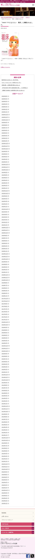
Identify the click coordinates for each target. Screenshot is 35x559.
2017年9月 (4, 303)
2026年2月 (4, 109)
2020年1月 (4, 251)
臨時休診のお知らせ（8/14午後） (10, 80)
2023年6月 (4, 177)
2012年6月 (4, 448)
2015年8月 (4, 356)
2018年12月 (5, 274)
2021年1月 (4, 225)
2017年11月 (5, 301)
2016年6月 (4, 332)
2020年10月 (5, 232)
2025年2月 (4, 141)
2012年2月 (4, 458)
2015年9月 (4, 353)
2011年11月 (5, 466)
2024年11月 (5, 146)
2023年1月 (4, 188)
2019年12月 (5, 253)
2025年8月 (4, 125)
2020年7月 (4, 238)
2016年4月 (4, 338)
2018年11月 (5, 277)
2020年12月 (5, 227)
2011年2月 (4, 487)
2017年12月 (5, 298)
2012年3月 (4, 456)
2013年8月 (4, 416)
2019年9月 (4, 261)
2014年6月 (4, 390)
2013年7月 (4, 419)
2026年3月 (4, 106)
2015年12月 (5, 345)
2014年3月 (4, 398)
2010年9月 (4, 493)
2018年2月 (4, 293)
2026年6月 (4, 98)
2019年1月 (4, 272)
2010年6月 (4, 495)
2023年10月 (5, 169)
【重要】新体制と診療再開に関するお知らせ (13, 90)
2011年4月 (4, 482)
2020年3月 (4, 248)
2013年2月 (4, 432)
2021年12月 (5, 209)
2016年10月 (5, 324)
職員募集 (4, 513)
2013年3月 (4, 429)
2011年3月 (4, 485)
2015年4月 (4, 364)
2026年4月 (4, 104)
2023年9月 (4, 172)
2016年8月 (4, 330)
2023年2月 (4, 185)
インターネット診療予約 (7, 532)
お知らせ (5, 11)
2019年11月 (5, 256)
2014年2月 (4, 401)
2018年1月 (4, 296)
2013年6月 (4, 422)
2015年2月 (4, 369)
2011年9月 (4, 472)
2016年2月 (4, 343)
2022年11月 (5, 190)
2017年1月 (4, 319)
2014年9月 (4, 382)
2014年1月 (4, 403)
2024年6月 (4, 154)
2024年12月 (5, 143)
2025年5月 (4, 133)
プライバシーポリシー (7, 519)
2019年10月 (5, 259)
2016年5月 (4, 335)
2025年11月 (5, 117)
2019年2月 (4, 269)
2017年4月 (4, 311)
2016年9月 (4, 327)
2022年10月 (5, 193)
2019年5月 (4, 267)
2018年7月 (4, 285)
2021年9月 (4, 211)
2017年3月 (4, 314)
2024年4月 (4, 159)
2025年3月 (4, 138)
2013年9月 (4, 414)
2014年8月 (4, 385)
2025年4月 (4, 135)
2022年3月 (4, 201)
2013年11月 (5, 408)
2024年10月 (5, 148)
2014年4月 (4, 395)
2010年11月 (5, 490)
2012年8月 (4, 443)
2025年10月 (5, 119)
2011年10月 (5, 469)
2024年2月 (4, 162)
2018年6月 (4, 288)
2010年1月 (4, 503)
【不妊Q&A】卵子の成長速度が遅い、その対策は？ (15, 87)
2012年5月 (4, 451)
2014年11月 (5, 377)
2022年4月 (4, 198)
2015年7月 (4, 359)
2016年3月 (4, 340)
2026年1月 (4, 112)
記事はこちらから (5, 67)
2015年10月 (5, 351)
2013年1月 (4, 435)
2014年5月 (4, 393)
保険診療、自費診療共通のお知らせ (11, 85)
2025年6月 (4, 130)
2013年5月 (4, 424)
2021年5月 (4, 217)
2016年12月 (5, 322)
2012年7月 (4, 445)
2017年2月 (4, 317)
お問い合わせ (5, 516)
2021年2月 (4, 222)
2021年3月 (4, 219)
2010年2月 (4, 500)
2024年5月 (4, 156)
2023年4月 (4, 180)
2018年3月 (4, 290)
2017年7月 (4, 309)
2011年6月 (4, 477)
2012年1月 (4, 461)
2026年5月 (4, 101)
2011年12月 (5, 464)
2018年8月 (4, 282)
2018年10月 (5, 280)
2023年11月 (5, 167)
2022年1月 (4, 206)
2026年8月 (4, 96)
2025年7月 (4, 127)
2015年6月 (4, 361)
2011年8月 (4, 474)
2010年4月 (4, 498)
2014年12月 (5, 374)
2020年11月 (5, 230)
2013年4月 (4, 427)
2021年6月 (4, 214)
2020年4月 (4, 246)
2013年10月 (5, 411)
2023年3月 (4, 183)
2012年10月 (5, 440)
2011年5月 (4, 479)
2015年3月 (4, 366)
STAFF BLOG (5, 524)
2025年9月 (4, 122)
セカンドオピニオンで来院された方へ (11, 82)
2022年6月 (4, 196)
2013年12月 (5, 406)
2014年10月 (5, 380)
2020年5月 (4, 243)
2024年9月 (4, 151)
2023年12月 (5, 164)
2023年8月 (4, 175)
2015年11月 (5, 348)
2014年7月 (4, 387)
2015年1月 (4, 372)
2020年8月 (4, 235)
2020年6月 (4, 240)
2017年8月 (4, 306)
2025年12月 (5, 114)
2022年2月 (4, 204)
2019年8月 (4, 264)
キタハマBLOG (5, 528)
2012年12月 (5, 437)
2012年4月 (4, 453)
